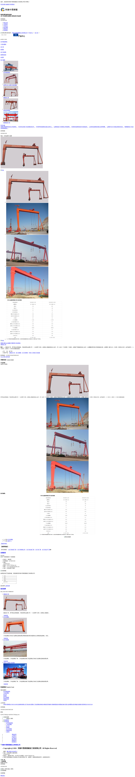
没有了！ (9, 541)
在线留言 (7, 4)
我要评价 (13, 343)
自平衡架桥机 (4, 41)
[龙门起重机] (15, 633)
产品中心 (5, 25)
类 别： (6, 351)
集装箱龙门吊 (6, 122)
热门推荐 (3, 60)
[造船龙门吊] (10, 96)
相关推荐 (3, 588)
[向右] (2, 340)
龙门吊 (36, 32)
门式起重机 (3, 44)
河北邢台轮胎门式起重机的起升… (26, 126)
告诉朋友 (18, 343)
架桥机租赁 (3, 54)
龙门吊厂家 (38, 549)
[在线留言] (6, 720)
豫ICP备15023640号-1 (12, 751)
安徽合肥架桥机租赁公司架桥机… (9, 126)
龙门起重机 (18, 352)
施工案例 (5, 27)
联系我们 (12, 4)
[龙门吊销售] (15, 656)
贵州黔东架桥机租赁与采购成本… (79, 126)
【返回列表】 (4, 543)
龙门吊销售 (3, 52)
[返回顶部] (6, 717)
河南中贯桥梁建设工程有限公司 (20, 32)
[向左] (2, 170)
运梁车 (2, 57)
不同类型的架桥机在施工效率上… (44, 126)
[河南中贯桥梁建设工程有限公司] (9, 11)
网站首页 (5, 22)
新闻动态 (5, 28)
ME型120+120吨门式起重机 (10, 85)
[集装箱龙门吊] (10, 121)
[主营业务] (6, 721)
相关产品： (6, 352)
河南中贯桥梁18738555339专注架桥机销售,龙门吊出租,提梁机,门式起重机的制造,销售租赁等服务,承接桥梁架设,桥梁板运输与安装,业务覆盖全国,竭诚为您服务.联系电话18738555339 (48, 704)
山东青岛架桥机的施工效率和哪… (97, 126)
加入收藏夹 (8, 343)
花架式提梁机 (6, 110)
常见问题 (3, 4)
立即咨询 (7, 356)
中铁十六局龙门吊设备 (34, 352)
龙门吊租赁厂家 (12, 549)
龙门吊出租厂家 (30, 549)
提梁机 (2, 49)
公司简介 (5, 24)
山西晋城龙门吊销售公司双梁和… (62, 126)
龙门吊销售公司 (21, 549)
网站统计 (3, 775)
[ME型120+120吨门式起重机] (10, 84)
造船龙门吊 (6, 97)
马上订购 (3, 356)
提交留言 (3, 585)
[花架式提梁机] (10, 109)
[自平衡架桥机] (10, 71)
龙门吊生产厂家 (46, 549)
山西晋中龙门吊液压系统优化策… (115, 126)
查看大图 (3, 343)
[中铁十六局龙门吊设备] (15, 679)
